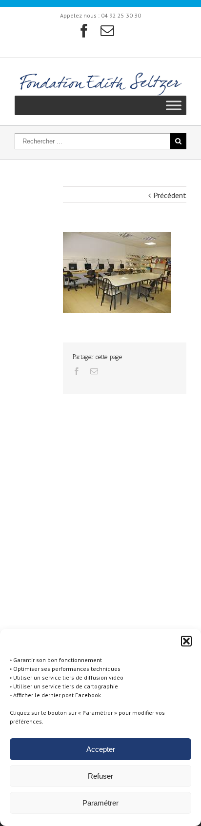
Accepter (100, 749)
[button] (186, 641)
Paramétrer (100, 803)
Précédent (169, 195)
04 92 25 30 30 (121, 15)
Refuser (100, 776)
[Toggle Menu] (173, 105)
